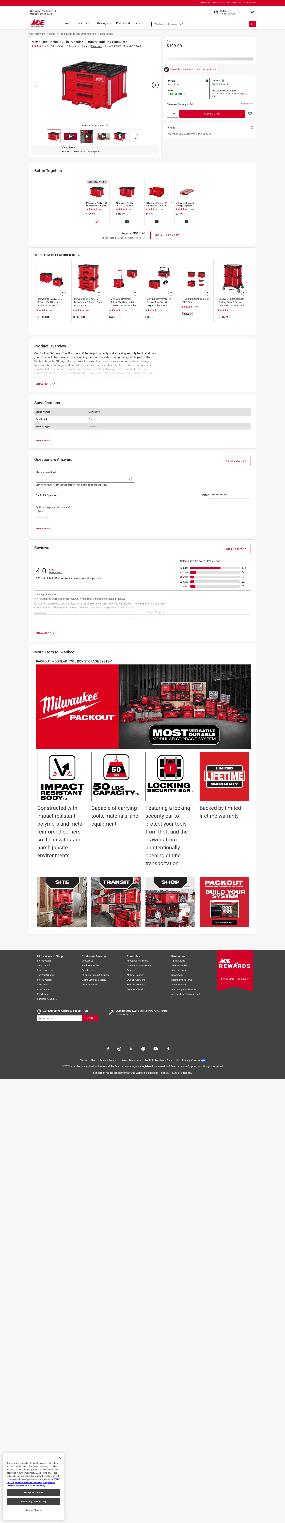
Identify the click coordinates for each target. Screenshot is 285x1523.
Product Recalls (90, 984)
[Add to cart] (63, 293)
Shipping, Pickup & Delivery (95, 975)
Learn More (227, 979)
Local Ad (237, 2)
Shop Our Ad (43, 965)
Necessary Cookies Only (33, 1501)
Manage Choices (33, 1510)
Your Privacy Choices (188, 1060)
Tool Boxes (106, 33)
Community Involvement (139, 965)
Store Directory (44, 979)
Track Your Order (90, 965)
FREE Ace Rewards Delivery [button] (225, 90)
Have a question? (46, 472)
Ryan (40, 511)
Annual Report (178, 984)
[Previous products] (37, 293)
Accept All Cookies (34, 1492)
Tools (52, 33)
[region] (33, 1486)
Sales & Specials (179, 965)
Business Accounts (221, 2)
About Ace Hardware (137, 960)
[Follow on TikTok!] (168, 1048)
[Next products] (248, 293)
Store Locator (250, 2)
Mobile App (42, 994)
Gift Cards (42, 984)
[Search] (252, 24)
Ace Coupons (44, 989)
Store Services (178, 970)
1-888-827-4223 (168, 1072)
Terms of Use (87, 1060)
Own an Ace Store (136, 979)
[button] (203, 24)
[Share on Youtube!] (155, 1048)
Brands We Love (45, 970)
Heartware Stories (136, 984)
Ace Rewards (204, 2)
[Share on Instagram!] (119, 1048)
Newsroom (177, 975)
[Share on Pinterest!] (143, 1048)
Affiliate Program (135, 975)
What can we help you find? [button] (168, 24)
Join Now (243, 979)
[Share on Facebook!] (108, 1048)
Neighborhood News (181, 979)
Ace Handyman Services (183, 989)
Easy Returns (88, 970)
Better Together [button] (48, 170)
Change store (247, 104)
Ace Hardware (37, 33)
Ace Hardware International (185, 994)
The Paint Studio (45, 975)
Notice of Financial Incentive (28, 1482)
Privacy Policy (107, 1060)
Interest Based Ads (131, 1060)
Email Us (186, 1072)
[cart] (253, 12)
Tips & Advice (178, 960)
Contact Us (87, 960)
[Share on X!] (131, 1048)
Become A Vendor (136, 989)
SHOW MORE (43, 384)
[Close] (60, 1458)
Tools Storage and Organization (78, 33)
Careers (131, 970)
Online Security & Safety (94, 979)
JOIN (90, 1018)
